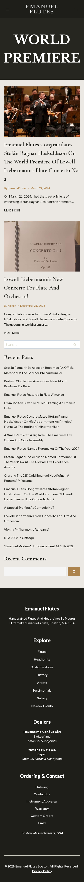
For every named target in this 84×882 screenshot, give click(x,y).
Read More (12, 210)
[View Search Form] (76, 9)
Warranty (42, 808)
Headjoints (42, 659)
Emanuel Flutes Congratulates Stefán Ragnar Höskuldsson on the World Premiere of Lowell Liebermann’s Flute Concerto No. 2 (42, 161)
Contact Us (42, 794)
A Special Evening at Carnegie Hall (29, 508)
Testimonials (42, 690)
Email (42, 823)
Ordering (42, 787)
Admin (12, 305)
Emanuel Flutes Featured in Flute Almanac (34, 395)
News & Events (42, 706)
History (42, 675)
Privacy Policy (42, 871)
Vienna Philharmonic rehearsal (26, 529)
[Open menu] (8, 9)
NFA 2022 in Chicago (19, 538)
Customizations (42, 667)
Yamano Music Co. (42, 750)
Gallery (42, 698)
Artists (42, 683)
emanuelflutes (17, 188)
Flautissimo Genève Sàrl (42, 732)
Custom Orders (42, 816)
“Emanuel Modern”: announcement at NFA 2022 (39, 546)
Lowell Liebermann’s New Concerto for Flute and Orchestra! (33, 288)
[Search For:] (42, 345)
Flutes (42, 652)
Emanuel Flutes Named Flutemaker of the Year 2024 (41, 449)
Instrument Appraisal (42, 801)
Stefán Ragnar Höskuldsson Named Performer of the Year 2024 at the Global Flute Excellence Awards (40, 462)
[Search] (74, 571)
